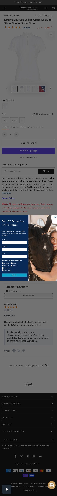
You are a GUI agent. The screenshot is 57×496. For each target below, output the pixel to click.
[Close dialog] (55, 216)
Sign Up (14, 275)
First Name (4, 240)
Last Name (4, 246)
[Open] (6, 489)
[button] (52, 485)
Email (3, 253)
